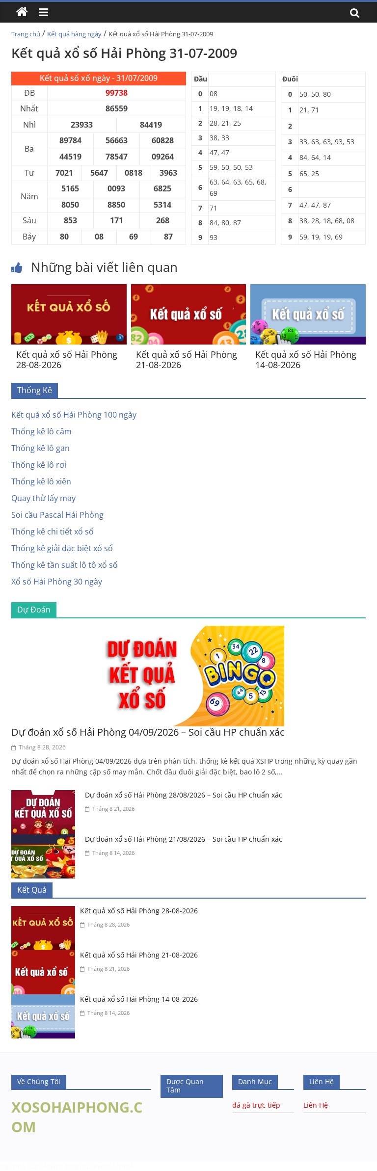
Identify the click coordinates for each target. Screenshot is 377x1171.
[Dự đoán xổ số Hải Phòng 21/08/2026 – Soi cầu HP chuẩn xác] (45, 840)
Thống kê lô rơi (38, 464)
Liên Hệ (315, 1105)
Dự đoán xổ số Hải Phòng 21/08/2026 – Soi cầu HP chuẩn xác (183, 839)
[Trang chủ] (22, 12)
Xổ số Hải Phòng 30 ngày (56, 581)
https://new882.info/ (98, 1166)
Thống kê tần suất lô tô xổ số (64, 564)
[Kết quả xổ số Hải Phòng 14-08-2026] (308, 290)
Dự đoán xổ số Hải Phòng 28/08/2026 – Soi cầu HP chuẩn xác (183, 794)
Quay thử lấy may (43, 498)
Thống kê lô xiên (41, 481)
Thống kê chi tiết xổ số (52, 531)
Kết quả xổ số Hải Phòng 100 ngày (73, 414)
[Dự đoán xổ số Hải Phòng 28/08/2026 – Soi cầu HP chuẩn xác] (45, 796)
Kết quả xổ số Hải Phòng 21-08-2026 (186, 359)
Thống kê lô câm (41, 431)
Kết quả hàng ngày (74, 33)
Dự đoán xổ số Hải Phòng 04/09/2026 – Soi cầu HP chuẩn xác (148, 732)
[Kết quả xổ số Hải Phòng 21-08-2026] (188, 290)
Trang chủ (25, 33)
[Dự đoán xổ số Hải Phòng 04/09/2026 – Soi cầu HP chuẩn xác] (188, 631)
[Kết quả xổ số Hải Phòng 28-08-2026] (69, 290)
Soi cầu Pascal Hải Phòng (57, 514)
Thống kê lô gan (40, 448)
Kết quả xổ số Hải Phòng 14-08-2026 (305, 359)
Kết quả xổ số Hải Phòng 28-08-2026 (66, 359)
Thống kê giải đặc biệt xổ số (62, 548)
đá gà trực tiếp (256, 1105)
